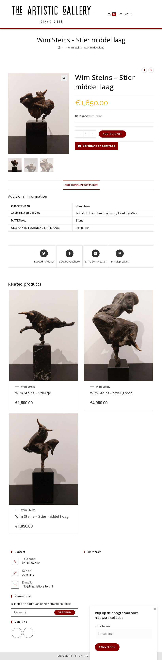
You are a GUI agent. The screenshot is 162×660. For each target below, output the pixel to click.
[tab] (81, 185)
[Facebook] (17, 633)
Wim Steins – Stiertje (33, 393)
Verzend (64, 612)
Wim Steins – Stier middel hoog (42, 516)
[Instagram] (28, 633)
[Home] (59, 47)
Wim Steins (95, 115)
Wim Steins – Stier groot (111, 393)
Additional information (81, 184)
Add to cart (112, 134)
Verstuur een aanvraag (99, 145)
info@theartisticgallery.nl (37, 586)
